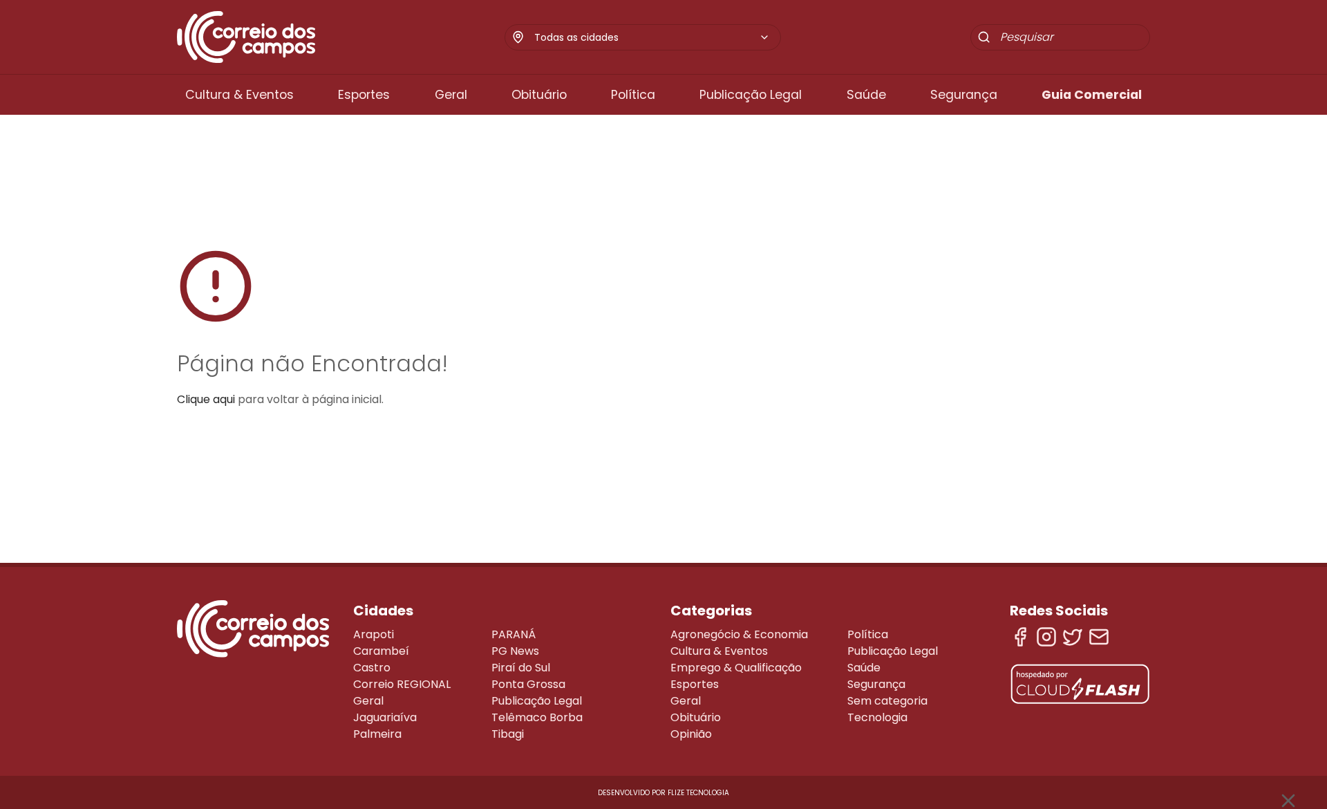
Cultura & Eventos (239, 94)
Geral (451, 94)
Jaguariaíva (385, 717)
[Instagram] (1046, 636)
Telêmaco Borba (537, 717)
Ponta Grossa (528, 684)
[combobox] (652, 37)
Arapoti (373, 634)
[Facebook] (1020, 636)
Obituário (539, 94)
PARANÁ (513, 634)
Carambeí (381, 651)
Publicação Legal (750, 94)
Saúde (866, 94)
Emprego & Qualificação (736, 668)
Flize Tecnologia (698, 793)
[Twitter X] (1072, 636)
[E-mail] (1099, 636)
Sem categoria (887, 701)
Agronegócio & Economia (739, 634)
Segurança (963, 94)
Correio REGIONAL (402, 684)
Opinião (691, 734)
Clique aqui (206, 399)
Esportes (364, 94)
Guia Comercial (1092, 94)
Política (633, 94)
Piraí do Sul (520, 668)
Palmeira (377, 734)
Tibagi (507, 734)
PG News (515, 651)
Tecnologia (877, 717)
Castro (371, 668)
